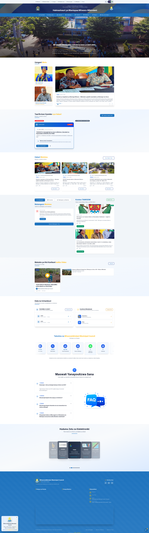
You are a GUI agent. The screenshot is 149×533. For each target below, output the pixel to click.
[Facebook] (105, 483)
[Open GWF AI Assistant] (146, 530)
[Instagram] (109, 483)
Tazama (43, 219)
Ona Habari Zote (108, 158)
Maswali (38, 1)
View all (111, 263)
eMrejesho (78, 1)
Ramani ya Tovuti (110, 529)
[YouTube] (112, 483)
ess (83, 1)
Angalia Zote (109, 199)
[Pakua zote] (68, 316)
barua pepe (70, 1)
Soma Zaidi (59, 103)
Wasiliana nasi (61, 1)
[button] (54, 387)
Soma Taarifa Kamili (41, 146)
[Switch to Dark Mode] (106, 1)
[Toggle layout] (17, 517)
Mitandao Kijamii (46, 1)
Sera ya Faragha (89, 530)
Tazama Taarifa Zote (107, 115)
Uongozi (54, 1)
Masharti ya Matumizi (100, 529)
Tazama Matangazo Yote (54, 224)
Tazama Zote (68, 309)
